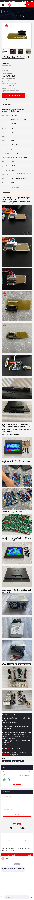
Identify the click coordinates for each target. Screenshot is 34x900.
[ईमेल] (8, 780)
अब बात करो (17, 785)
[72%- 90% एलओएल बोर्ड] (25, 840)
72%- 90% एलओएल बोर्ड (24, 848)
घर (1, 16)
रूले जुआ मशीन (6, 761)
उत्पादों (6, 16)
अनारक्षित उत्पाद (13, 16)
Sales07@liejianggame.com (10, 1)
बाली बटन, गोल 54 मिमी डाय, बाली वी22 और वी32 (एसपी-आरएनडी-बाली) (8, 850)
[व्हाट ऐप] (4, 780)
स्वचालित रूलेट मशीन (17, 761)
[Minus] (32, 859)
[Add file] (2, 897)
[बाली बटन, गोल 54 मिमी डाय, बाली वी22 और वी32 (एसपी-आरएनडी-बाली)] (9, 840)
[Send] (31, 897)
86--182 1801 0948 (27, 1)
